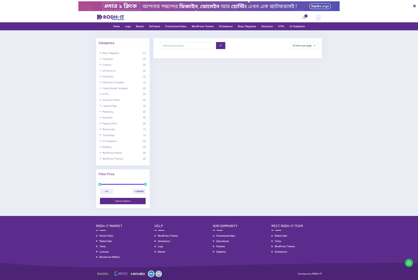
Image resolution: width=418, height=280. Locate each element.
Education (267, 26)
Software (154, 26)
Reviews (220, 246)
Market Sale (105, 241)
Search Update (122, 201)
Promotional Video (175, 26)
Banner (140, 26)
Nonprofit (124, 117)
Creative (124, 64)
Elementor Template (124, 82)
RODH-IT (317, 273)
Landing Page (124, 105)
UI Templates (297, 26)
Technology (124, 135)
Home (116, 26)
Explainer (221, 251)
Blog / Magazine (247, 26)
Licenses (104, 251)
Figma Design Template (124, 88)
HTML (281, 26)
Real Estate (124, 129)
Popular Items (124, 123)
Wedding (124, 146)
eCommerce (226, 26)
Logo (128, 26)
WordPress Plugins (124, 152)
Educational (222, 241)
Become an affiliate (109, 256)
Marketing (124, 111)
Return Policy (106, 235)
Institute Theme (124, 99)
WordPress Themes (203, 26)
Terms (102, 246)
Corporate (124, 58)
